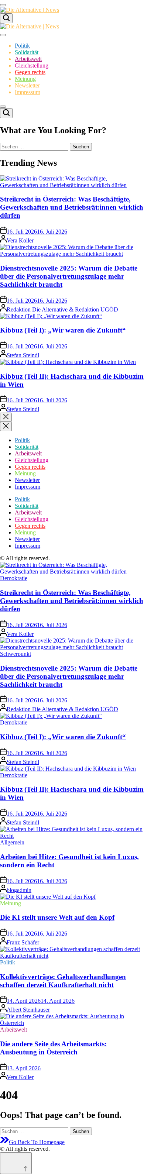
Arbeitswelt (28, 59)
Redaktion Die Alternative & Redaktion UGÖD (62, 309)
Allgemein (12, 842)
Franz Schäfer (23, 942)
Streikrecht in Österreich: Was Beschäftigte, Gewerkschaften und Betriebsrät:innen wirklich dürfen (71, 207)
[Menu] (3, 5)
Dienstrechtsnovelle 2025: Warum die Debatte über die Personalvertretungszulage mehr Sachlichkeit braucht (68, 276)
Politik (22, 45)
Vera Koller (20, 240)
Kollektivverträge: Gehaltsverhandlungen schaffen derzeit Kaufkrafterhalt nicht (63, 981)
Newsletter (27, 85)
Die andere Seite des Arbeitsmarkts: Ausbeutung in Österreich (53, 1048)
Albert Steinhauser (28, 1009)
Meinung (25, 79)
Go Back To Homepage (37, 1142)
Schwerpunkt (15, 654)
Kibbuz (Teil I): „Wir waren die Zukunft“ (63, 330)
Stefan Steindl (23, 355)
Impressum (27, 92)
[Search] (6, 18)
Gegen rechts (30, 72)
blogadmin (19, 890)
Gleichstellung (31, 65)
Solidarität (26, 52)
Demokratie (13, 578)
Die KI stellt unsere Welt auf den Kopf (57, 917)
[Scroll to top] (16, 1163)
